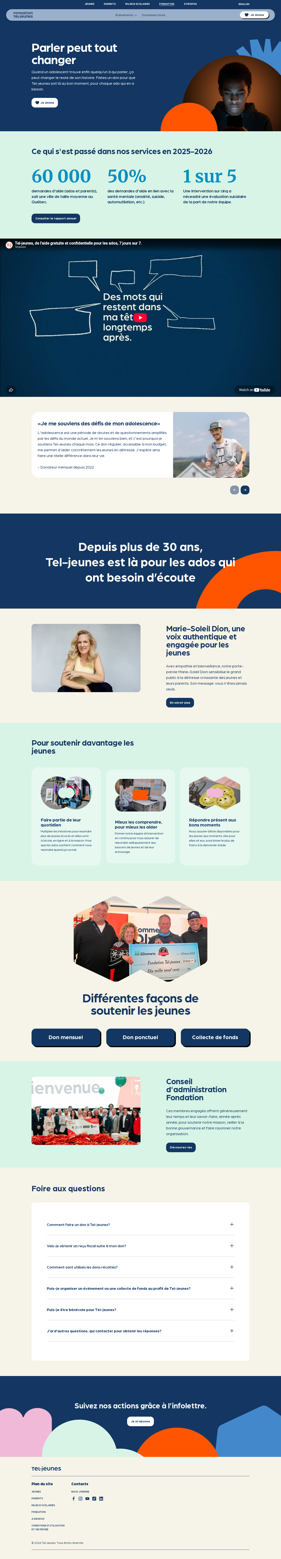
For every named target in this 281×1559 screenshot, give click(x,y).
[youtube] (87, 1498)
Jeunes (89, 3)
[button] (245, 490)
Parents (110, 3)
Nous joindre (80, 1491)
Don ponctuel (140, 1036)
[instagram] (80, 1498)
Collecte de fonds (215, 1036)
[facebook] (73, 1498)
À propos (190, 3)
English (244, 3)
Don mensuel (66, 1036)
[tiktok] (94, 1498)
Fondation (166, 3)
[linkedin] (101, 1498)
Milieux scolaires (137, 3)
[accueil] (51, 1468)
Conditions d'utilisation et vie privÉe (48, 1527)
